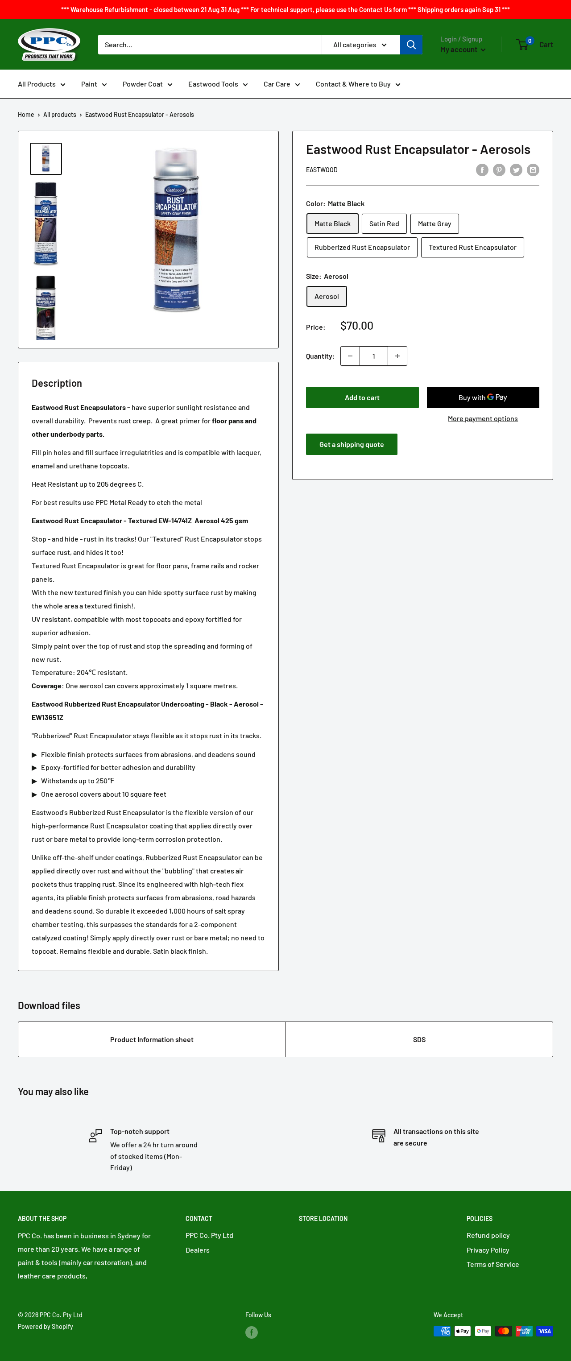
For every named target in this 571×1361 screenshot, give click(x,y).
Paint (89, 83)
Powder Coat (143, 83)
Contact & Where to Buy (353, 83)
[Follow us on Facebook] (251, 1332)
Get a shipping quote (351, 444)
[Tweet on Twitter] (516, 169)
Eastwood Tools (213, 83)
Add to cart (362, 397)
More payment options (483, 418)
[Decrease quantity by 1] (350, 356)
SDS (419, 1039)
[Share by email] (533, 169)
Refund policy (488, 1235)
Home (26, 114)
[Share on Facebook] (482, 169)
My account (459, 49)
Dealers (198, 1249)
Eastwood (322, 170)
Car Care (277, 83)
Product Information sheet (152, 1039)
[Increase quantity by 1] (397, 356)
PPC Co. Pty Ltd (209, 1235)
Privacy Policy (488, 1249)
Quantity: (320, 356)
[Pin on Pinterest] (499, 169)
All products (59, 114)
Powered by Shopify (45, 1326)
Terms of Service (493, 1264)
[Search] (411, 44)
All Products (37, 83)
